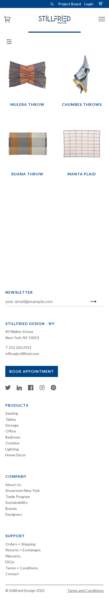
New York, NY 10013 (22, 337)
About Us (13, 484)
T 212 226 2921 (18, 347)
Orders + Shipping (20, 544)
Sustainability (16, 502)
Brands (11, 508)
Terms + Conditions (21, 568)
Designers (13, 514)
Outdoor (12, 443)
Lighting (12, 449)
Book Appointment (31, 371)
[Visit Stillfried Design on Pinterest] (53, 389)
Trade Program (17, 496)
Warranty (13, 556)
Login (88, 4)
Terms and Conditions (85, 590)
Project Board (69, 4)
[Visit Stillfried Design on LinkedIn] (19, 389)
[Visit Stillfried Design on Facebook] (30, 389)
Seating (11, 413)
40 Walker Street (19, 331)
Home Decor (15, 455)
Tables (10, 419)
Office (10, 431)
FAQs (10, 562)
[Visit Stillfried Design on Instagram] (42, 389)
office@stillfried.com (22, 353)
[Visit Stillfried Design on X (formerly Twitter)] (8, 389)
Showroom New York (22, 490)
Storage (12, 425)
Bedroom (12, 437)
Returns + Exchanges (23, 550)
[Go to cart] (101, 4)
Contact (12, 573)
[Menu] (101, 19)
